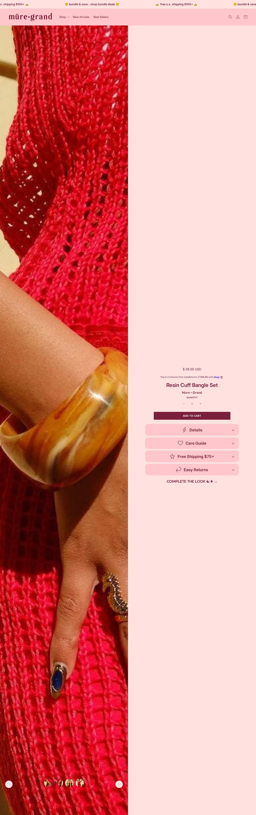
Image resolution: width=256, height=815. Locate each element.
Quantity (192, 398)
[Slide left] (9, 784)
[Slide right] (119, 784)
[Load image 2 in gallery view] (59, 783)
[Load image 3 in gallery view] (69, 783)
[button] (64, 17)
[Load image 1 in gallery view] (48, 783)
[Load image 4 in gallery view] (79, 783)
